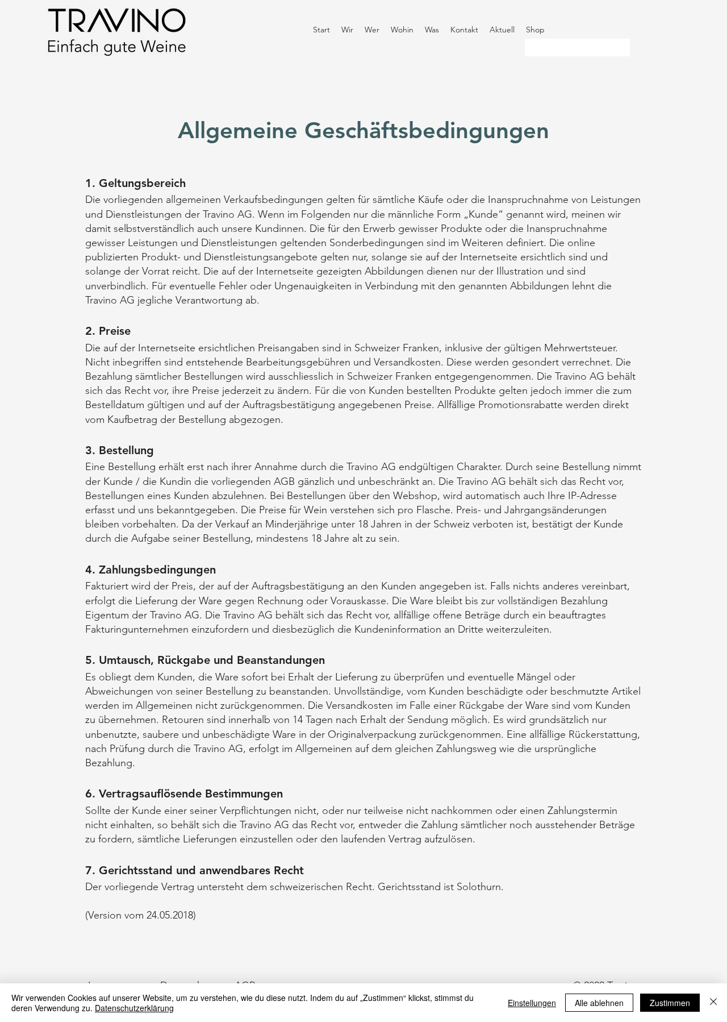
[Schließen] (713, 1002)
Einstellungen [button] (532, 1002)
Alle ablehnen (599, 1002)
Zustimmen (670, 1002)
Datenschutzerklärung (134, 1007)
